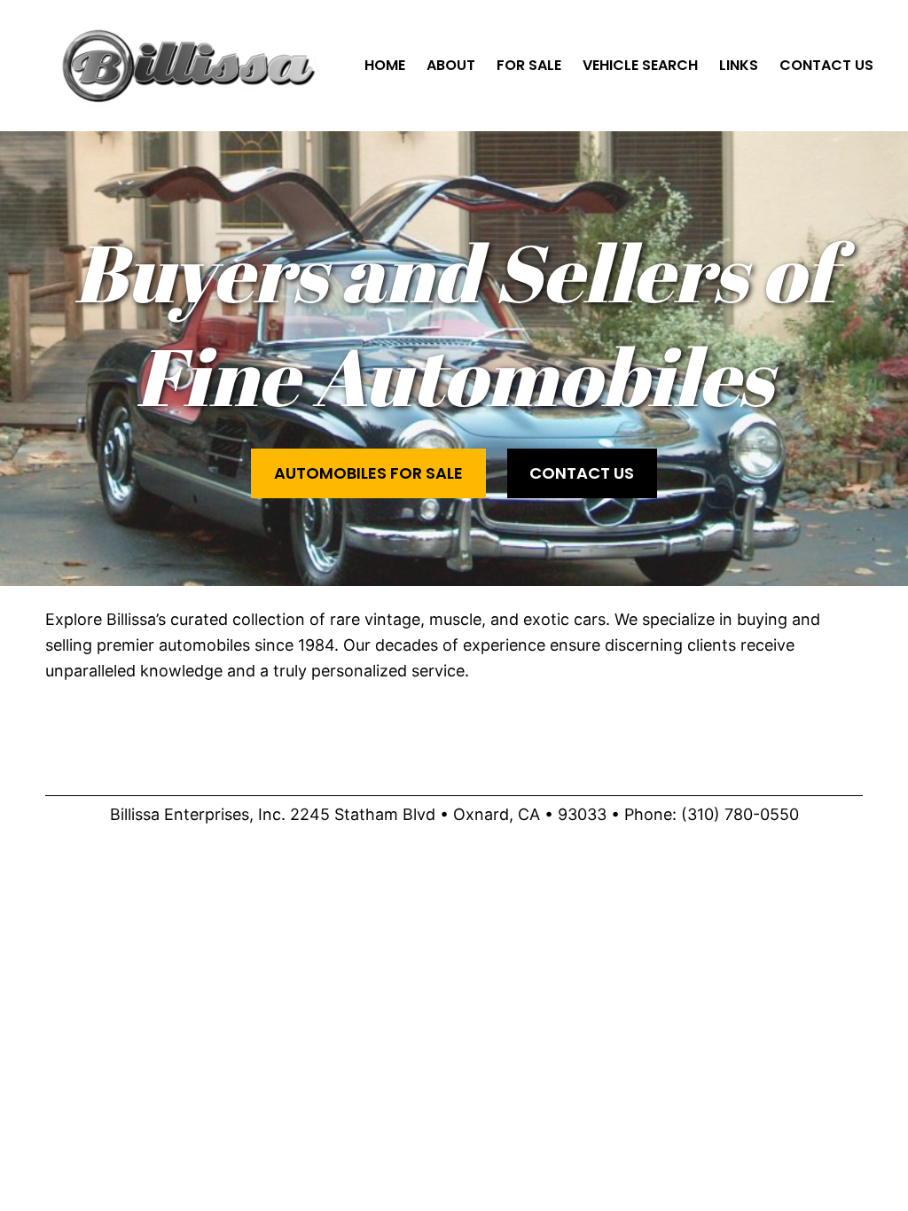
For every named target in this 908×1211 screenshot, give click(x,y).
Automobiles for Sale (368, 473)
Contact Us (581, 473)
